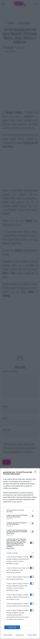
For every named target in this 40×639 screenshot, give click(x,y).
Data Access (20, 635)
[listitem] (20, 510)
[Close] (36, 472)
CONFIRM (12, 627)
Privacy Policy (32, 635)
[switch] (31, 516)
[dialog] (20, 553)
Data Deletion (7, 635)
